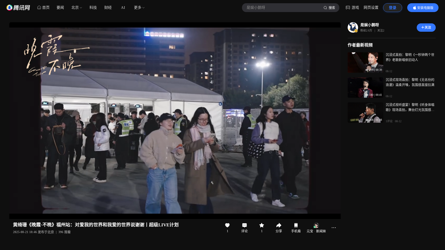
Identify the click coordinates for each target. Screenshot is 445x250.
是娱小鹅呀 (369, 25)
